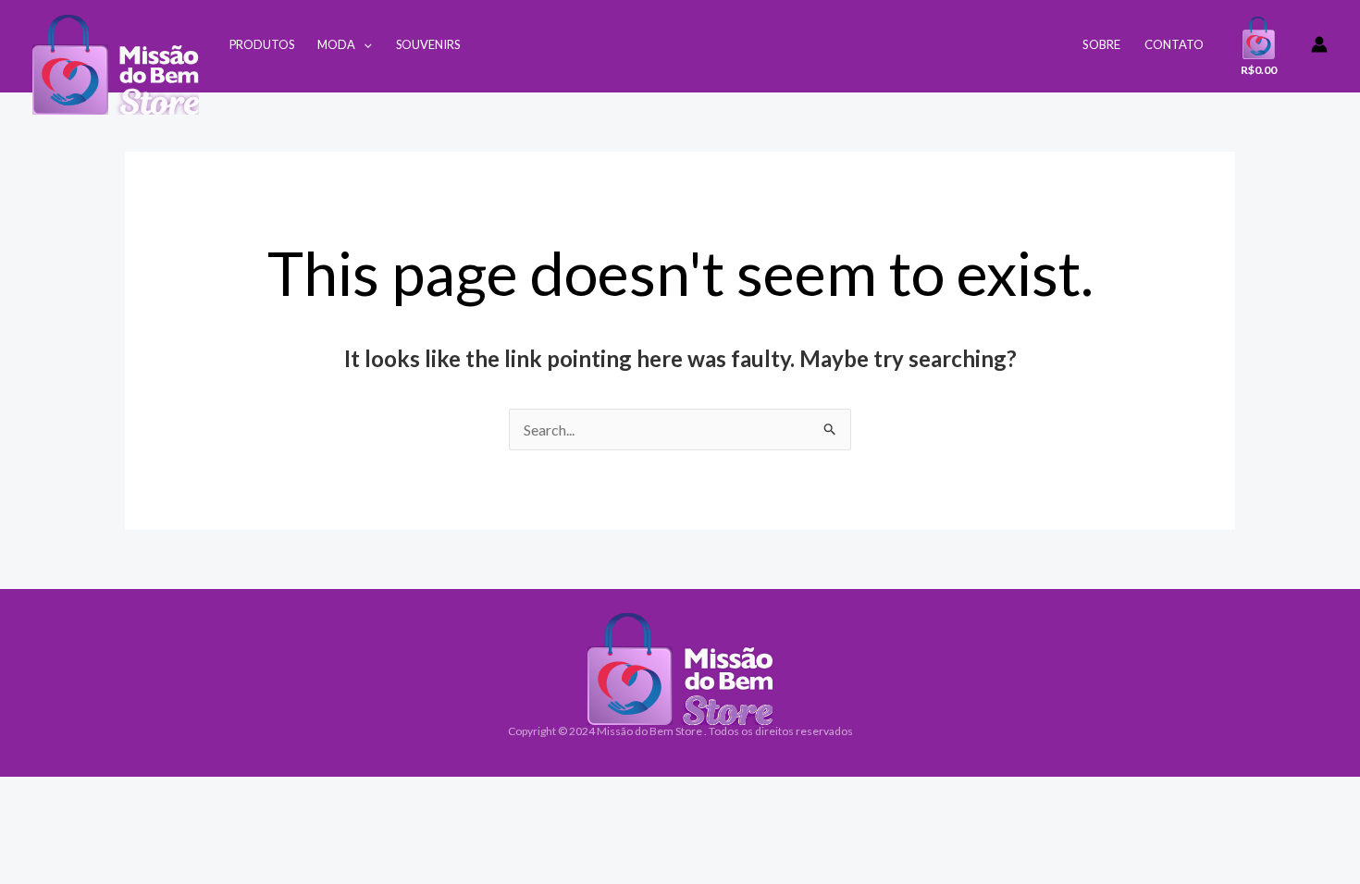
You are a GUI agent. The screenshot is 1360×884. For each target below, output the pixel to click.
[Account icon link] (1319, 44)
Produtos (261, 44)
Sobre (1101, 44)
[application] (363, 44)
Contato (1174, 44)
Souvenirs (428, 44)
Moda (336, 44)
